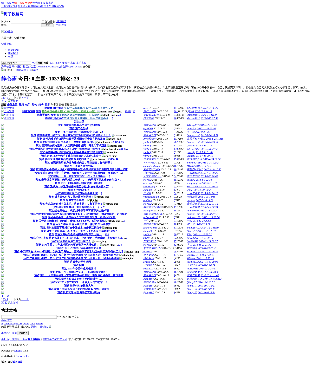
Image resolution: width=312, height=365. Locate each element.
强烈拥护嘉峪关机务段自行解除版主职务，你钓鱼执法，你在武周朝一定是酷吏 (81, 214)
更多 (47, 104)
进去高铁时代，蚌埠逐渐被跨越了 (74, 196)
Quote (26, 323)
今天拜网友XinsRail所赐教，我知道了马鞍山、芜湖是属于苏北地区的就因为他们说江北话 (71, 251)
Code (32, 323)
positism (147, 200)
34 (175, 176)
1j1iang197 (193, 125)
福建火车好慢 (151, 114)
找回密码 (61, 21)
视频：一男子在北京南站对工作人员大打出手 (79, 176)
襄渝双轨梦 (149, 125)
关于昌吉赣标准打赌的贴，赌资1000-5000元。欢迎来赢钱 (72, 220)
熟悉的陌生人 (194, 278)
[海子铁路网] (12, 14)
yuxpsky (191, 255)
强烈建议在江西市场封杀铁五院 (79, 193)
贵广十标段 (149, 111)
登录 (33, 326)
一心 (146, 220)
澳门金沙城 (81, 128)
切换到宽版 (57, 6)
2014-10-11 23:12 (212, 278)
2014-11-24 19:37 (208, 241)
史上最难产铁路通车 (81, 166)
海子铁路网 (7, 2)
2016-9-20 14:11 (209, 135)
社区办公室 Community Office (39, 66)
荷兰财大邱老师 (152, 207)
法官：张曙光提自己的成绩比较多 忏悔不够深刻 (81, 289)
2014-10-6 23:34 (206, 292)
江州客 (147, 193)
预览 (60, 108)
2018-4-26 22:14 (208, 125)
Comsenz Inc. (23, 356)
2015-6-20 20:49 (209, 176)
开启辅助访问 (9, 6)
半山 (189, 244)
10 (117, 159)
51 (175, 114)
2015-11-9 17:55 (212, 169)
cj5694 (190, 111)
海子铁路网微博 (23, 2)
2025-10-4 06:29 (209, 108)
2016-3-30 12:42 (210, 162)
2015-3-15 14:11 (206, 196)
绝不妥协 (148, 255)
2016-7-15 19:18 (204, 155)
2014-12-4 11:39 (210, 227)
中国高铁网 (149, 224)
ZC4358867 (149, 241)
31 (175, 131)
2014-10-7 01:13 (206, 289)
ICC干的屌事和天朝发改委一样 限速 (82, 183)
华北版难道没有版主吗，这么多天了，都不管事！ (74, 203)
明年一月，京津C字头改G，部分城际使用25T (82, 272)
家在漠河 (192, 248)
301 (176, 111)
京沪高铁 (81, 62)
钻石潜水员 (193, 108)
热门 (28, 104)
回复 (81, 265)
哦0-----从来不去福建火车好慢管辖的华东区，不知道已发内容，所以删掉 (82, 275)
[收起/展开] (8, 70)
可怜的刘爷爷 (82, 190)
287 (176, 142)
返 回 (4, 101)
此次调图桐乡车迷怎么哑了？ (74, 241)
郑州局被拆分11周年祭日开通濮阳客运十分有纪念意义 (74, 138)
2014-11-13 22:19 (204, 258)
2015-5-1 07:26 (210, 186)
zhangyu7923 (150, 227)
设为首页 (37, 2)
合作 (48, 6)
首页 (13, 49)
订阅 (29, 70)
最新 (21, 104)
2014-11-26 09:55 (202, 234)
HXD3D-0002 (194, 186)
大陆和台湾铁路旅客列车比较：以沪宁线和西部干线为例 (67, 149)
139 (176, 149)
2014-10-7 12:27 (206, 285)
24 (175, 172)
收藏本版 (21, 70)
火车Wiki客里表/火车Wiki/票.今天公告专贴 (88, 108)
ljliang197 (148, 278)
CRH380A (55, 62)
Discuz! (18, 350)
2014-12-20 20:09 (202, 220)
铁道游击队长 (151, 159)
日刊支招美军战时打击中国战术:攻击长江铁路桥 (74, 227)
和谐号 (66, 62)
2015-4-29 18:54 (202, 190)
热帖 (34, 104)
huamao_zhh (193, 135)
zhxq (145, 108)
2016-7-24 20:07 (209, 142)
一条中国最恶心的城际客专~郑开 (79, 131)
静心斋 (9, 79)
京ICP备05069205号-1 (55, 339)
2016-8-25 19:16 (214, 138)
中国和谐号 (149, 282)
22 (175, 186)
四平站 (191, 258)
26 (175, 118)
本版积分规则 (9, 333)
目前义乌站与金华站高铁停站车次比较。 (78, 234)
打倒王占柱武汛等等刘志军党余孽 (81, 248)
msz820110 (149, 268)
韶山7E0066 (193, 149)
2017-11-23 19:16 (206, 128)
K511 (189, 234)
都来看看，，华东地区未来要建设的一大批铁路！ (70, 244)
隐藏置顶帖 (51, 108)
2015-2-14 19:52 (208, 210)
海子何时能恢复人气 (81, 285)
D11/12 (191, 166)
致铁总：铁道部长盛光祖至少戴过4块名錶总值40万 (79, 186)
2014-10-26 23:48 (210, 272)
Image (13, 323)
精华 (41, 104)
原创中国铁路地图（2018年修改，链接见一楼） (69, 111)
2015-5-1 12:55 (209, 183)
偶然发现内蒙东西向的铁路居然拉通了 (67, 159)
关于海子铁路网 (27, 6)
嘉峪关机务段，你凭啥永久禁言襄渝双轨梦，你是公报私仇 (82, 217)
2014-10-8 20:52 (206, 282)
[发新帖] (13, 101)
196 (176, 159)
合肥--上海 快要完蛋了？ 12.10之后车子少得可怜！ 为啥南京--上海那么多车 (79, 237)
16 (134, 111)
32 (175, 237)
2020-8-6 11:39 (209, 114)
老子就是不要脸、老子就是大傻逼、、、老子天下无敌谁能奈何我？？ (81, 179)
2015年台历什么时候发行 (81, 268)
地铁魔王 (192, 196)
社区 (13, 53)
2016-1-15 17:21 (204, 166)
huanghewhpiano (152, 166)
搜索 (34, 62)
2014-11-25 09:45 (203, 237)
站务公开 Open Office (69, 66)
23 (175, 278)
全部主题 (12, 104)
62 (175, 244)
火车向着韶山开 (152, 176)
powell (146, 237)
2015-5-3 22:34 (204, 179)
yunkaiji (147, 142)
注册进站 (61, 25)
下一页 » (6, 295)
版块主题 (79, 121)
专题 (10, 56)
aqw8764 (148, 128)
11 (175, 108)
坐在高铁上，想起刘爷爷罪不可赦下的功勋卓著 (81, 210)
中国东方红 (193, 176)
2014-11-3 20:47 (207, 268)
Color (7, 323)
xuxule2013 (193, 251)
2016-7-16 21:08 (209, 149)
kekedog (147, 183)
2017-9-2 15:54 (203, 131)
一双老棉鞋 (193, 172)
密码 (3, 25)
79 (175, 234)
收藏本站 (48, 2)
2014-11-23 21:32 (202, 244)
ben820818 (192, 241)
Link (19, 323)
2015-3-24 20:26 (209, 193)
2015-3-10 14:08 (204, 200)
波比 (189, 224)
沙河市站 (148, 172)
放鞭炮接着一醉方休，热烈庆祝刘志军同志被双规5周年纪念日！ (74, 135)
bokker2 (147, 179)
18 (175, 210)
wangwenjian (194, 183)
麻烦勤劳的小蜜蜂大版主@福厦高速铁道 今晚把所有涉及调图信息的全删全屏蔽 (82, 169)
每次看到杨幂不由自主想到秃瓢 (82, 125)
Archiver (22, 339)
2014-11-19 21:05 (207, 248)
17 (175, 145)
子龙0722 (148, 265)
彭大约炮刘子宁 (152, 248)
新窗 (3, 104)
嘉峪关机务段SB (196, 138)
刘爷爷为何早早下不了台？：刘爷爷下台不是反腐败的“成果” (82, 231)
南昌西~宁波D (151, 169)
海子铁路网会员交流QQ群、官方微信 (78, 114)
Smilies (39, 323)
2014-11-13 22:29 (205, 255)
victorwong (149, 186)
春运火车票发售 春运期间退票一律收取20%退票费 (82, 224)
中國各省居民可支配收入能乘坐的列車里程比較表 (74, 152)
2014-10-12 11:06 (210, 275)
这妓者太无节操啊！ (81, 261)
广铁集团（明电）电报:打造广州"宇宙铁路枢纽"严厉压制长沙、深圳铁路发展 (74, 255)
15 (122, 142)
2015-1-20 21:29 (209, 214)
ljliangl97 (148, 190)
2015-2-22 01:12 (209, 203)
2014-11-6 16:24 (206, 265)
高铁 (73, 62)
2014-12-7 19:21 (201, 224)
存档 (35, 70)
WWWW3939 (150, 162)
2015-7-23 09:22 (209, 172)
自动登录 (50, 21)
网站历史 (41, 6)
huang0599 (193, 210)
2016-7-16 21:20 (204, 145)
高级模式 (6, 320)
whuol (190, 190)
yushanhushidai (151, 196)
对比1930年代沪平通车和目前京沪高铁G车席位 (74, 155)
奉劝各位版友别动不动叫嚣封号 (79, 278)
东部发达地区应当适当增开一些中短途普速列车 (67, 142)
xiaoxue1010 (193, 114)
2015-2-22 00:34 (209, 207)
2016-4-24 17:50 (212, 159)
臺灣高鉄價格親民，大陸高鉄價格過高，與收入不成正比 (74, 145)
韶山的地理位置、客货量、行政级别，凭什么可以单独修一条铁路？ (79, 172)
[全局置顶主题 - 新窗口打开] (7, 108)
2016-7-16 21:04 (204, 152)
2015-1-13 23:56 (211, 217)
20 (175, 282)
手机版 (5, 339)
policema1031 (150, 217)
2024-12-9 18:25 (203, 111)
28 (175, 251)
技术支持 (148, 118)
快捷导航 (6, 43)
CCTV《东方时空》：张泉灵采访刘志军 (79, 282)
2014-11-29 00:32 (206, 231)
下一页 (25, 97)
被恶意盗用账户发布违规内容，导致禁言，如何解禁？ (82, 162)
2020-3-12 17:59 (209, 118)
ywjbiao (147, 234)
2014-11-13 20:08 (208, 261)
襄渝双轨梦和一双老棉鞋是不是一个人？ (81, 207)
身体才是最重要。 (76, 200)
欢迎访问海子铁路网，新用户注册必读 (86, 118)
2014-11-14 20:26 (208, 251)
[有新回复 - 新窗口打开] (2, 125)
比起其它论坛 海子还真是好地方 (81, 292)
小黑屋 (13, 339)
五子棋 (191, 131)
